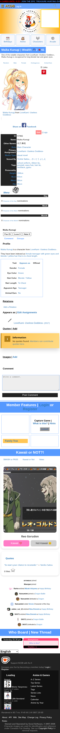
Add (15, 328)
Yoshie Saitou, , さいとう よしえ (31, 159)
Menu (6, 192)
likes (7, 571)
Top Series (35, 683)
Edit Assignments (27, 312)
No (19, 293)
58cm (19, 180)
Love (17, 234)
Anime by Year (37, 703)
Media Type (10, 155)
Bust (13, 177)
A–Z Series (35, 679)
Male (15, 63)
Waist (13, 180)
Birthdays (8, 42)
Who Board (18, 632)
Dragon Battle (40, 594)
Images (7, 357)
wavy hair (29, 165)
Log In (18, 6)
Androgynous (35, 63)
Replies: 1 (32, 647)
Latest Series (36, 686)
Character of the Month (10, 220)
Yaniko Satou (46, 565)
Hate (27, 234)
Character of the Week (10, 211)
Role (14, 147)
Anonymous (33, 639)
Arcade (53, 42)
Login (44, 405)
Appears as (24, 263)
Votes (41, 459)
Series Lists (36, 693)
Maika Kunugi (10, 49)
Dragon (41, 599)
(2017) (47, 323)
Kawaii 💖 (16, 543)
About (4, 717)
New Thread (41, 632)
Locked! (44, 429)
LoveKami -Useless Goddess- (30, 151)
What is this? (40, 423)
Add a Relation (9, 307)
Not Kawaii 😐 (43, 543)
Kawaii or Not (28, 459)
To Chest (22, 283)
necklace (21, 167)
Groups (20, 238)
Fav (7, 234)
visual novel (22, 155)
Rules (4, 721)
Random (6, 63)
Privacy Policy (46, 717)
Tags (33, 689)
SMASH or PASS (10, 459)
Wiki (15, 717)
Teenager (22, 288)
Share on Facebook (24, 127)
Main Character (24, 147)
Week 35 (8, 691)
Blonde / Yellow (25, 278)
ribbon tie (35, 163)
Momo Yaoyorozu (19, 687)
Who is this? (34, 643)
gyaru (28, 167)
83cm (19, 177)
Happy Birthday (45, 589)
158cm (20, 173)
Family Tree (11, 441)
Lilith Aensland (17, 698)
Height (13, 173)
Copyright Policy (46, 728)
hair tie (38, 165)
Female (23, 63)
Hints (53, 423)
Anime (23, 42)
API (10, 717)
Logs (45, 132)
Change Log (32, 717)
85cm (19, 184)
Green (21, 273)
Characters (38, 42)
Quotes (7, 328)
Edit (38, 132)
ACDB (10, 6)
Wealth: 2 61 (33, 49)
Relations (8, 301)
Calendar (35, 699)
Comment (8, 238)
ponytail (20, 165)
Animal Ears (48, 63)
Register (30, 409)
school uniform (23, 163)
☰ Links (43, 67)
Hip (14, 184)
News (33, 696)
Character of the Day (9, 201)
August (7, 679)
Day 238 (8, 703)
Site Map (22, 717)
